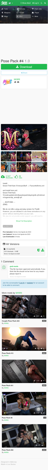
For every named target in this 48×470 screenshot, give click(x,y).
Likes (20, 177)
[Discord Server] (18, 82)
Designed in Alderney (9, 462)
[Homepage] (15, 82)
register (30, 283)
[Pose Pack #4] (24, 137)
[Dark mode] (41, 3)
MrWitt (17, 79)
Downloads (9, 177)
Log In (22, 283)
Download (25, 67)
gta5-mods (14, 266)
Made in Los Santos (8, 464)
